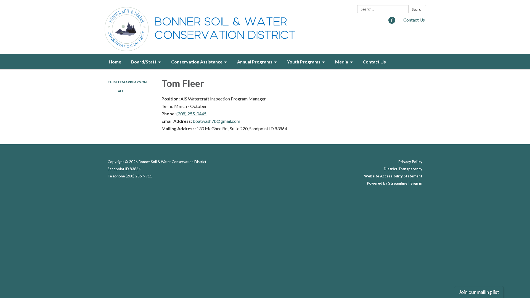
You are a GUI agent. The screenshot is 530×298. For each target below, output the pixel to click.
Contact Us (414, 19)
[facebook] (391, 22)
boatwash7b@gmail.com (216, 121)
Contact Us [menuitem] (374, 61)
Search (417, 9)
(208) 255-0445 (191, 113)
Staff (119, 91)
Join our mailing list (479, 292)
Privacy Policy (410, 161)
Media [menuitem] (341, 61)
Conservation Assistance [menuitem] (196, 61)
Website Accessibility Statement (393, 176)
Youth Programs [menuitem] (303, 61)
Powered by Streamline (387, 183)
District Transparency (403, 169)
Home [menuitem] (115, 61)
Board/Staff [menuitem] (144, 61)
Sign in (416, 183)
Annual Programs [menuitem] (254, 61)
